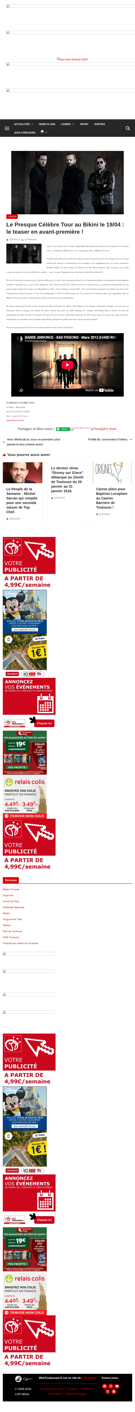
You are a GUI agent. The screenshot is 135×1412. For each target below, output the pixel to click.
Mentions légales (76, 1393)
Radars (7, 925)
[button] (32, 124)
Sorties (99, 124)
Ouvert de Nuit (11, 901)
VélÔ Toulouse (11, 937)
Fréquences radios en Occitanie (20, 943)
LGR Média (89, 1377)
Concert (12, 216)
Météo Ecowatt (11, 889)
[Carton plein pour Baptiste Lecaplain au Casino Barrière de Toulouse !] (112, 464)
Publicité (86, 1388)
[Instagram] (110, 1386)
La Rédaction (30, 239)
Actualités (22, 124)
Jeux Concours (24, 132)
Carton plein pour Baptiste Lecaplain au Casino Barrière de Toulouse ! (111, 498)
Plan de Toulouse (12, 931)
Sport (84, 124)
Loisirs (66, 124)
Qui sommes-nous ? (52, 1388)
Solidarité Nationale (13, 907)
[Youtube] (117, 1386)
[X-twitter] (107, 1391)
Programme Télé (12, 919)
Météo (6, 913)
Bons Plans (47, 124)
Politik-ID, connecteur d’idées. (108, 439)
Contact (73, 1388)
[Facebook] (104, 1386)
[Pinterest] (114, 1391)
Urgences (8, 895)
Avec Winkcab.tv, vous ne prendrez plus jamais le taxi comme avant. (33, 442)
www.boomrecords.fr (15, 420)
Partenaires (55, 1393)
